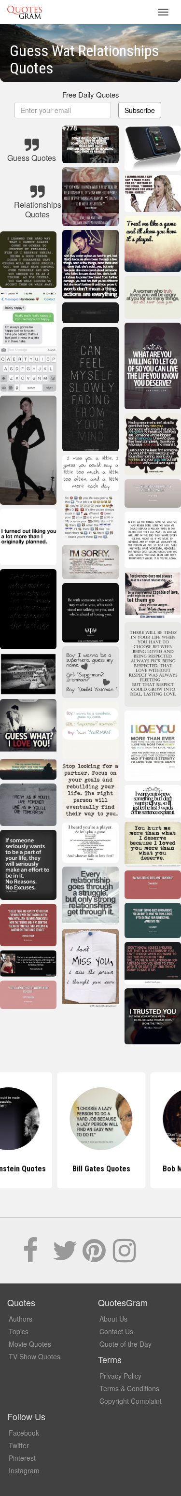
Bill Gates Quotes (91, 1168)
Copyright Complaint (130, 1401)
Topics (18, 1331)
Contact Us (116, 1331)
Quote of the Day (125, 1344)
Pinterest (22, 1458)
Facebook (24, 1433)
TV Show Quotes (34, 1356)
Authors (20, 1319)
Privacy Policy (120, 1376)
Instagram (24, 1470)
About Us (113, 1319)
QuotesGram (24, 12)
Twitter (19, 1445)
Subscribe (140, 110)
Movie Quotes (30, 1344)
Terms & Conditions (129, 1388)
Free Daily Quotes (90, 94)
